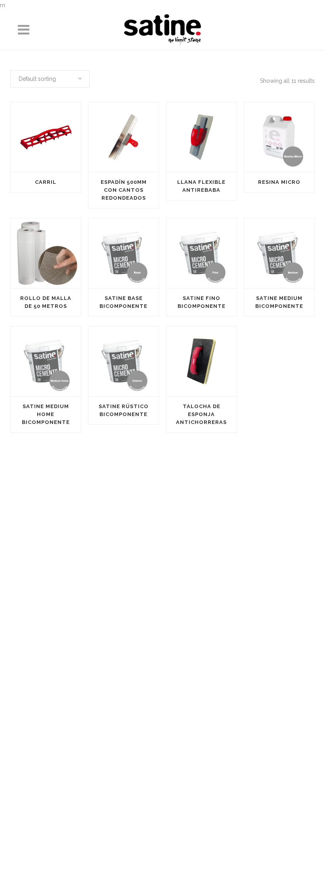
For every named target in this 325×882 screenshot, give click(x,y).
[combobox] (50, 79)
